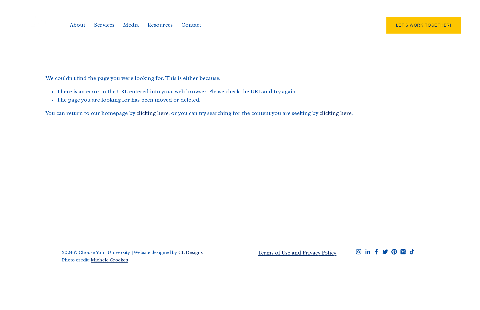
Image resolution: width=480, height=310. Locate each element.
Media (131, 25)
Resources (160, 25)
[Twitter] (385, 251)
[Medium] (403, 251)
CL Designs (190, 252)
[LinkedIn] (367, 251)
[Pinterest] (394, 251)
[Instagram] (358, 251)
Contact (191, 25)
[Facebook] (376, 251)
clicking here (152, 113)
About (77, 25)
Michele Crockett (109, 260)
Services (104, 25)
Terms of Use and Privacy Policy (297, 253)
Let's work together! (423, 25)
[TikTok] (412, 251)
